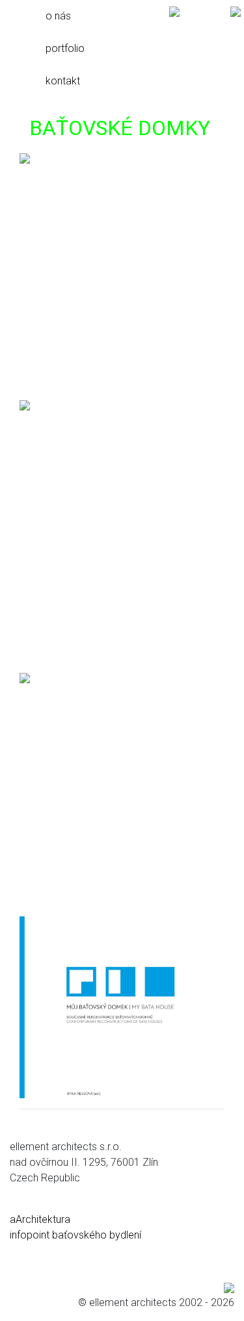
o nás (58, 16)
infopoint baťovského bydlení (75, 1235)
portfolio (65, 48)
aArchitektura (40, 1219)
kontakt (63, 81)
